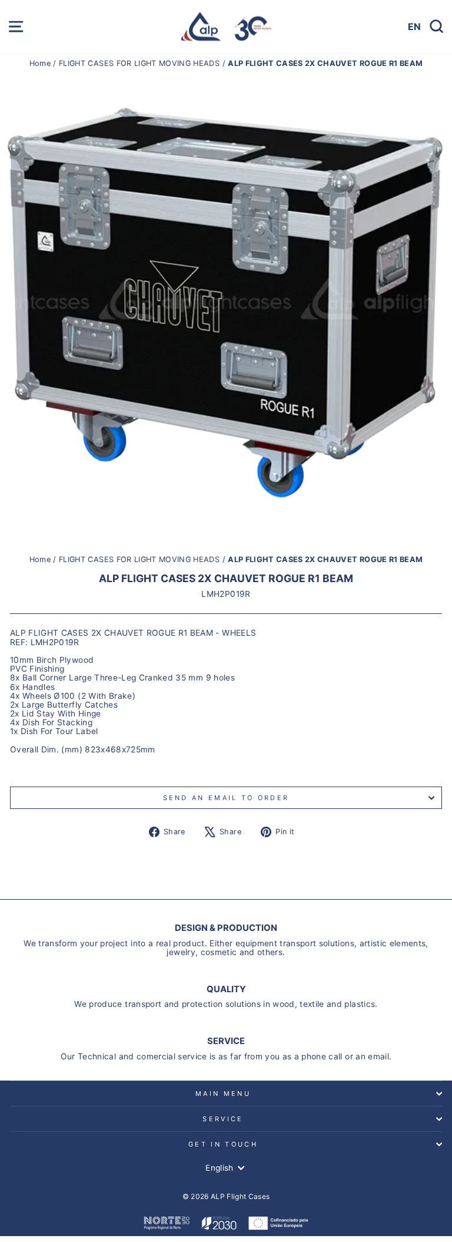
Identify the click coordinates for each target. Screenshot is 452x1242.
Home (41, 63)
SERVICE (222, 1119)
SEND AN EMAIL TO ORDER (226, 798)
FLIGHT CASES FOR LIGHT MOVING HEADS (139, 63)
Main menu (223, 1093)
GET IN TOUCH (223, 1144)
